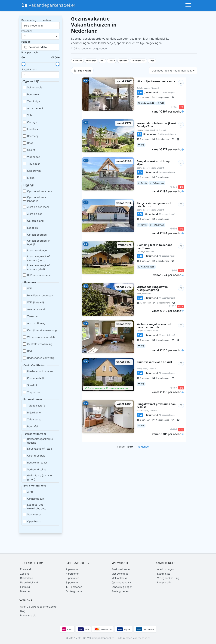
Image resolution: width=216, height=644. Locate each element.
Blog (22, 611)
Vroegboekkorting (168, 578)
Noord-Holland (29, 582)
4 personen (72, 573)
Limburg (25, 586)
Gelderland (26, 578)
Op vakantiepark (121, 582)
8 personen (72, 582)
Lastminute (163, 573)
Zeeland (25, 573)
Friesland (25, 569)
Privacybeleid (28, 615)
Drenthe (25, 591)
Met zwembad (120, 573)
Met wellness (119, 578)
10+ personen (74, 586)
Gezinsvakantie (120, 569)
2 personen (72, 569)
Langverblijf (164, 582)
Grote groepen (74, 591)
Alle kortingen (165, 569)
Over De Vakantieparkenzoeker (38, 606)
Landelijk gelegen (121, 586)
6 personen (72, 578)
